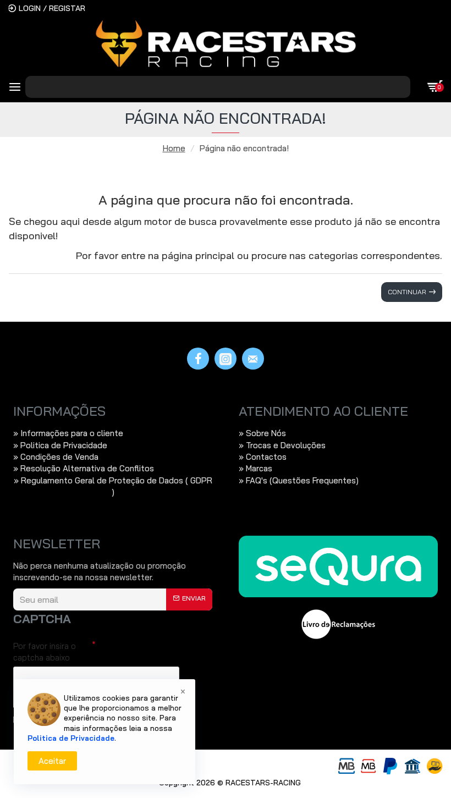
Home (174, 148)
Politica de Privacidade (71, 738)
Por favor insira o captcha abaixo (44, 652)
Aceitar (52, 761)
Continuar (407, 292)
